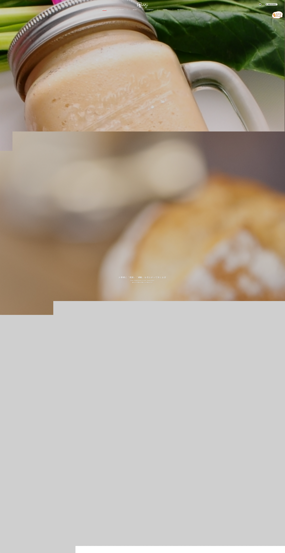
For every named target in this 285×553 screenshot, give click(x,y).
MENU (135, 9)
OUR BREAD (119, 9)
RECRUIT (180, 9)
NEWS (165, 9)
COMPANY (150, 9)
